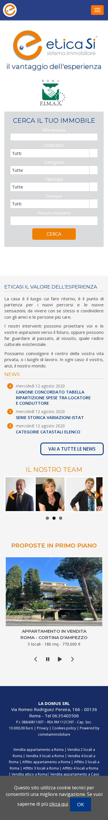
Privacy (42, 728)
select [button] (93, 153)
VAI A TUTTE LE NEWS (72, 449)
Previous (14, 494)
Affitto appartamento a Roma (46, 761)
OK (80, 804)
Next (94, 494)
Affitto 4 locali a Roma (80, 768)
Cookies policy (64, 728)
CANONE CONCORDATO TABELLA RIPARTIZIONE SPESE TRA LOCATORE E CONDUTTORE (53, 397)
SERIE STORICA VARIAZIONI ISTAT (50, 417)
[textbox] (54, 137)
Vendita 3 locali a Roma (45, 755)
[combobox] (50, 153)
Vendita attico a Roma (29, 774)
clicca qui (58, 804)
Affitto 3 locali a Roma (41, 768)
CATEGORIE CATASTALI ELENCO (48, 432)
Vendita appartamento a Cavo (74, 774)
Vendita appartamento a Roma (38, 749)
